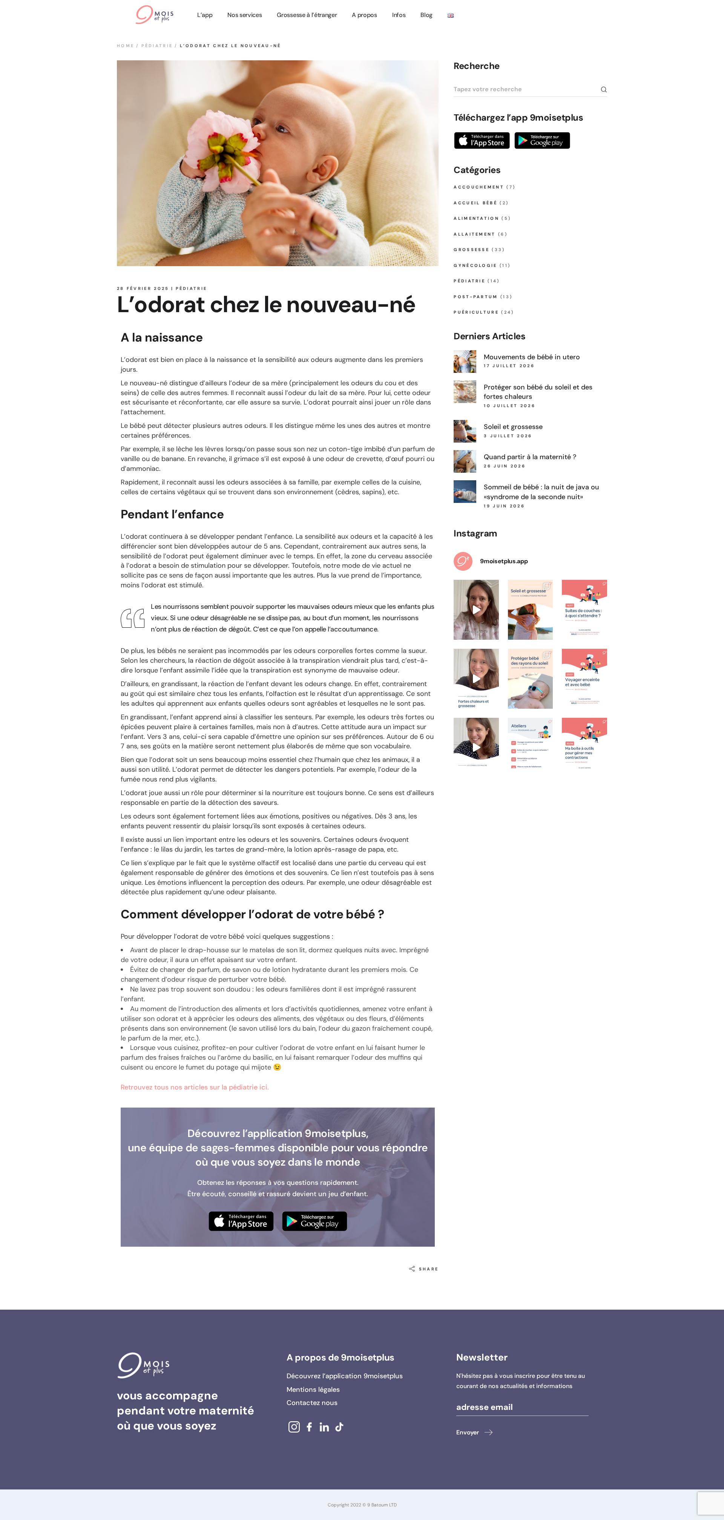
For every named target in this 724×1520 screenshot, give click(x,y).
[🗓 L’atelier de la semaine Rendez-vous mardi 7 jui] (584, 679)
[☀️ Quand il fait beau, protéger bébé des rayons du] (530, 679)
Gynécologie (475, 265)
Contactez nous (312, 1402)
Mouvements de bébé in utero (532, 357)
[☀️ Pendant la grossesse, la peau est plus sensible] (530, 610)
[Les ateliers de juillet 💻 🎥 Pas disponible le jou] (530, 748)
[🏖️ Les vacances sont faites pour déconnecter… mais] (476, 610)
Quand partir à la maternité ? (530, 456)
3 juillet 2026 (508, 435)
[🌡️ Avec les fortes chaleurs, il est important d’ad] (476, 748)
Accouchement (479, 187)
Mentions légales (313, 1389)
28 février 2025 (143, 288)
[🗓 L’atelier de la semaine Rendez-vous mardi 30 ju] (584, 748)
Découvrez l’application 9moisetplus (345, 1376)
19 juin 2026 (504, 506)
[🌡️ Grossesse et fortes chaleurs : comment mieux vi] (476, 679)
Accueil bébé (475, 202)
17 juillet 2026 (509, 365)
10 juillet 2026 (509, 405)
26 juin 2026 (505, 466)
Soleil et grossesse (513, 426)
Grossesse (471, 249)
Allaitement (474, 234)
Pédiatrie (157, 45)
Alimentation (476, 218)
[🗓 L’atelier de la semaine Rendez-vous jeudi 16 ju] (584, 610)
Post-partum (476, 296)
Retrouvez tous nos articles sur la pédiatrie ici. (195, 1087)
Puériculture (476, 312)
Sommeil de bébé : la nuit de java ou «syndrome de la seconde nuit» (541, 492)
